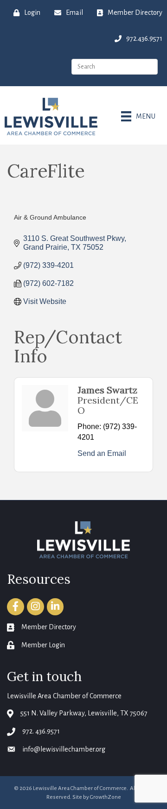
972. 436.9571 (41, 731)
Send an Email (101, 453)
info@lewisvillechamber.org (63, 749)
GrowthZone (105, 797)
